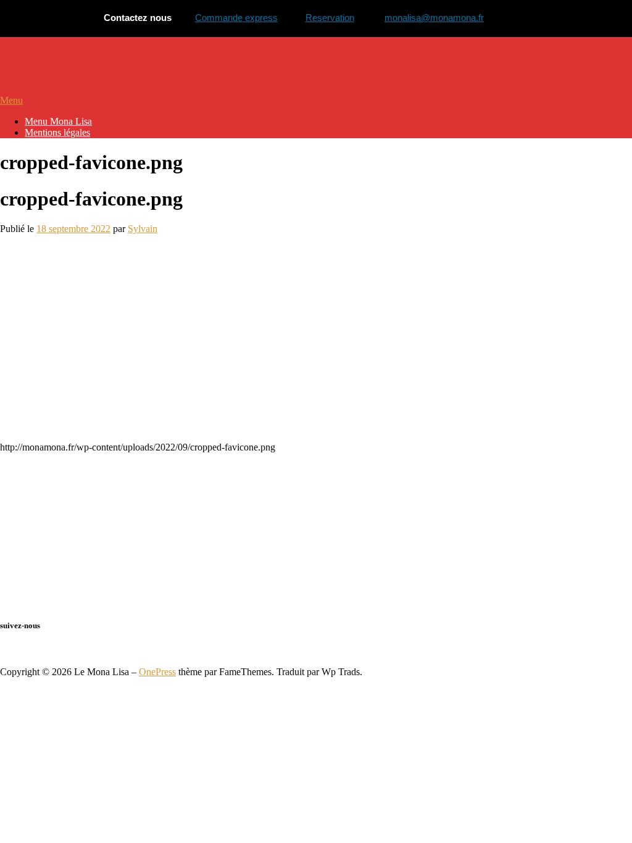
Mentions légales (57, 132)
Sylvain (142, 228)
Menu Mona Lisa (58, 121)
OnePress (157, 672)
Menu (11, 100)
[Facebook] (3, 649)
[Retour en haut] (3, 660)
